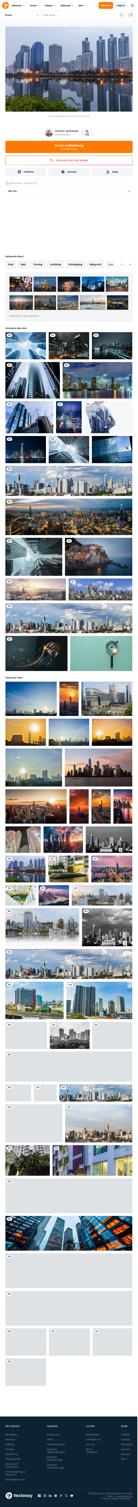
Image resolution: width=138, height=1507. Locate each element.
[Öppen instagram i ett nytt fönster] (44, 1493)
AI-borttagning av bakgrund (15, 1471)
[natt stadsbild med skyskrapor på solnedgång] (63, 838)
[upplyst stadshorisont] (69, 416)
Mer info (12, 189)
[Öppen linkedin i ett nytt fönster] (50, 1493)
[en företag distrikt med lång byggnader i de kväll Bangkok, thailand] (106, 697)
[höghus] (32, 378)
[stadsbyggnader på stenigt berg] (98, 555)
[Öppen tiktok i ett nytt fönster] (61, 1493)
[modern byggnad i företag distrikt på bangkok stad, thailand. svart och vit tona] (109, 838)
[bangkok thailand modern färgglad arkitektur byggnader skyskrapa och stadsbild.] (27, 1158)
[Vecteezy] (5, 5)
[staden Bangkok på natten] (25, 867)
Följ (87, 134)
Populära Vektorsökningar (55, 1449)
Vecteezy (10, 1437)
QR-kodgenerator (15, 1477)
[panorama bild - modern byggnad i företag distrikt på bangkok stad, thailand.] (68, 479)
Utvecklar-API (12, 1457)
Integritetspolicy (122, 1494)
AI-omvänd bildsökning (12, 1464)
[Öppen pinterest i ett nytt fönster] (55, 1493)
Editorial (65, 5)
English (122, 1432)
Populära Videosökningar (54, 1464)
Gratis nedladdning (69, 146)
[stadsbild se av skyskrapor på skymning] (68, 1194)
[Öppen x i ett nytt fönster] (66, 1493)
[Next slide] (124, 263)
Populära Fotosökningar (54, 1457)
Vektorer (16, 5)
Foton (33, 5)
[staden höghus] (69, 344)
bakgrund (95, 262)
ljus (111, 262)
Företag (9, 1447)
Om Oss (88, 1442)
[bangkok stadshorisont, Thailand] (111, 867)
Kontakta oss (91, 1437)
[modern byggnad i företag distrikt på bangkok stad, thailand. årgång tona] (33, 1122)
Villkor (108, 1494)
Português (124, 1442)
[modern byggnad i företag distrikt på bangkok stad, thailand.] (18, 1091)
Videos (49, 5)
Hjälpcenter (91, 1432)
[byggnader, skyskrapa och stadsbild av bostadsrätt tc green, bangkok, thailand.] (23, 838)
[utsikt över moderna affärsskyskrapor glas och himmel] (69, 447)
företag (37, 262)
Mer (80, 5)
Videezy (9, 1442)
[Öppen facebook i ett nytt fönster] (39, 1493)
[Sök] (122, 15)
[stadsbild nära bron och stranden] (112, 344)
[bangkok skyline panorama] (35, 588)
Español (122, 1437)
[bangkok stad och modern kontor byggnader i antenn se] (69, 1340)
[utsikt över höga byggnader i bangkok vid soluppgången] (26, 1033)
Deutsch (123, 1447)
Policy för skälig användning (113, 1496)
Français (123, 1452)
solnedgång (75, 262)
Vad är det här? (30, 183)
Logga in (120, 5)
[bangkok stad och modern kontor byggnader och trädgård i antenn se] (25, 1370)
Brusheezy (11, 1432)
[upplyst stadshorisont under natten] (25, 447)
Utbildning (11, 1452)
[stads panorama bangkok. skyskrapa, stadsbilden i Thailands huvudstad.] (34, 998)
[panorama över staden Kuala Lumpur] (68, 515)
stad (10, 262)
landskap (55, 262)
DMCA (49, 1437)
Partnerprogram (55, 1442)
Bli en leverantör (90, 1449)
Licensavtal (52, 1432)
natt (23, 262)
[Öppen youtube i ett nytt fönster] (71, 1493)
